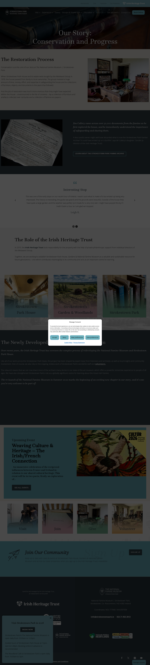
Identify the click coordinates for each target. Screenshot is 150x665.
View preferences (77, 337)
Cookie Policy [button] (68, 342)
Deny (64, 337)
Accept (54, 337)
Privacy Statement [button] (79, 342)
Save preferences (92, 337)
